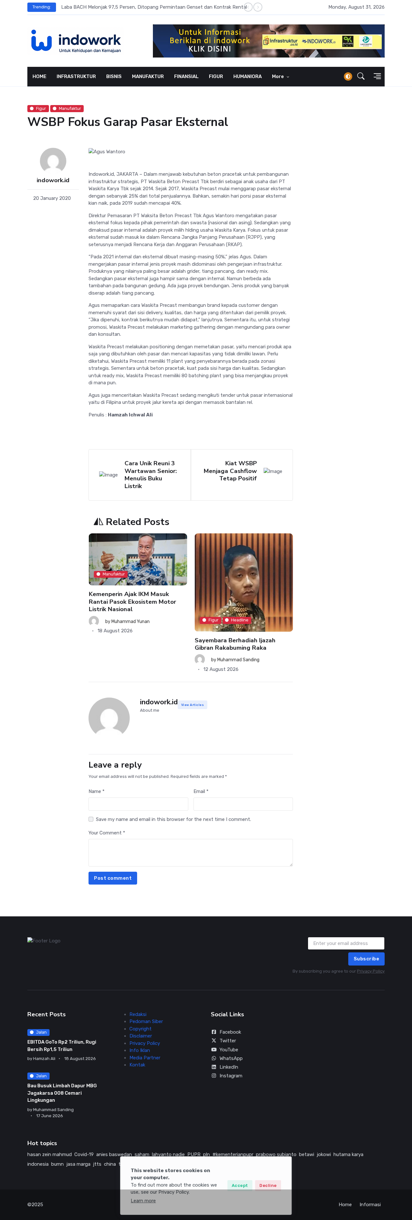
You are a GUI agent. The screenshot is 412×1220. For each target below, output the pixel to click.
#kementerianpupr (232, 1154)
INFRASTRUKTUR (76, 76)
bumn (57, 1164)
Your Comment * (107, 833)
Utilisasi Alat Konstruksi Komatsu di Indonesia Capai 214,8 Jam (242, 622)
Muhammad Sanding (132, 660)
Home (345, 1204)
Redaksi (137, 1014)
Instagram (231, 1076)
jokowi (324, 1154)
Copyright (140, 1029)
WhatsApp (231, 1058)
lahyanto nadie (168, 1154)
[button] (361, 76)
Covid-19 (84, 1154)
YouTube (229, 1050)
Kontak (137, 1065)
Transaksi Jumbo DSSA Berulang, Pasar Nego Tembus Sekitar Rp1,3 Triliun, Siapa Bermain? (161, 7)
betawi (306, 1154)
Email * (201, 791)
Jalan (41, 1032)
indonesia (38, 1164)
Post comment (113, 878)
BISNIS (114, 76)
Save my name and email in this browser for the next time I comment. (173, 819)
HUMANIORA (247, 76)
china (110, 1164)
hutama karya (348, 1154)
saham (142, 1154)
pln (206, 1154)
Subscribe (366, 959)
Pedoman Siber (146, 1021)
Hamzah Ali (228, 638)
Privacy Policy (371, 971)
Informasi (370, 1204)
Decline (268, 1185)
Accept (240, 1185)
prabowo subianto (276, 1154)
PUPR (194, 1154)
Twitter (228, 1041)
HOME (39, 76)
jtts (97, 1164)
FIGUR (216, 76)
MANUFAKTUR (148, 76)
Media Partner (144, 1058)
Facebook (230, 1032)
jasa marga (78, 1164)
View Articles (192, 705)
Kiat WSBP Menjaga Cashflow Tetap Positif (230, 471)
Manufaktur (70, 108)
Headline (134, 620)
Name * (97, 791)
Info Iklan (139, 1050)
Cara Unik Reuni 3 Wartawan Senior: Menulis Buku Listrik (151, 474)
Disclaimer (140, 1036)
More (278, 76)
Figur (41, 108)
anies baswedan (114, 1154)
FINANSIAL (186, 76)
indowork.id (53, 180)
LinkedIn (229, 1067)
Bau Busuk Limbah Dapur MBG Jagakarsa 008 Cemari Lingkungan (62, 1093)
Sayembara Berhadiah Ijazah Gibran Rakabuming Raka (129, 644)
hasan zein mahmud (49, 1154)
